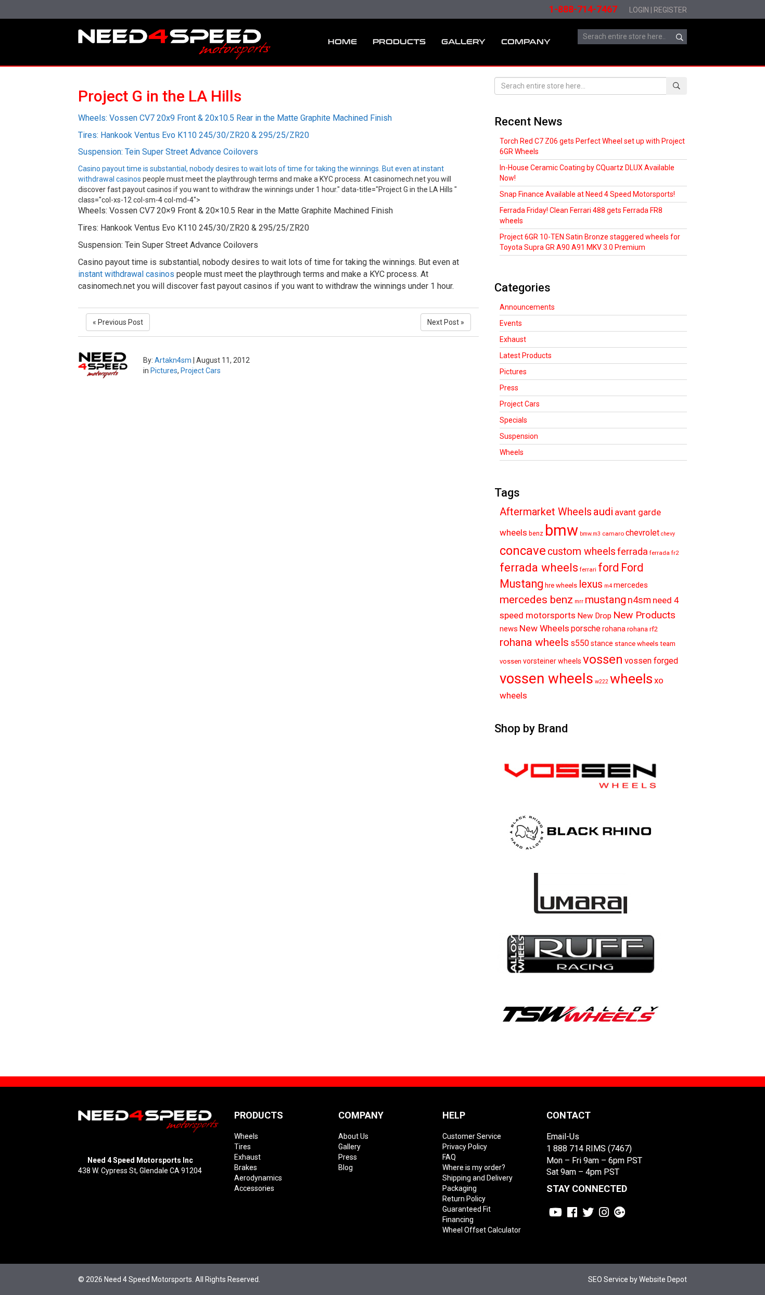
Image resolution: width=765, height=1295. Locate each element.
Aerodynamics (258, 1178)
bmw (561, 530)
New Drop (594, 615)
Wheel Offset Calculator (481, 1230)
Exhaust (513, 339)
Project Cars (201, 370)
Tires (242, 1146)
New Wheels (544, 628)
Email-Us (562, 1136)
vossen (603, 659)
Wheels (512, 452)
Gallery (349, 1146)
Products (399, 41)
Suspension (519, 436)
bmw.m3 (590, 533)
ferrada (632, 551)
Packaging (459, 1188)
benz (536, 533)
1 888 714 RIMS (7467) (589, 1148)
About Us (353, 1136)
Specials (513, 420)
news (509, 628)
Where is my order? (473, 1167)
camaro (613, 533)
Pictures (163, 370)
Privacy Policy (464, 1146)
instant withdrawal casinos (126, 274)
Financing (458, 1219)
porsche (586, 628)
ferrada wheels (539, 567)
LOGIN (639, 10)
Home (342, 41)
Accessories (254, 1188)
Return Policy (464, 1199)
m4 (608, 585)
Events (511, 323)
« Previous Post (118, 322)
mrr (579, 601)
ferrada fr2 (664, 552)
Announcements (527, 307)
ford (608, 567)
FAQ (449, 1157)
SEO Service (608, 1279)
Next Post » (445, 322)
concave (523, 550)
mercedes (631, 585)
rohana (614, 629)
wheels (631, 679)
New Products (644, 615)
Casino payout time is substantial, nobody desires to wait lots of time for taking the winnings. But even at (249, 143)
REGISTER (670, 10)
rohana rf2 (642, 629)
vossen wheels (546, 678)
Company (526, 41)
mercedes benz (536, 599)
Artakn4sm (173, 360)
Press (509, 388)
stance (602, 643)
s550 (579, 643)
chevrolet (642, 533)
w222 (601, 681)
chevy (668, 533)
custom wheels (581, 551)
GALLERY (463, 41)
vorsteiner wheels (552, 661)
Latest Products (526, 355)
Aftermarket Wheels (546, 512)
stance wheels (636, 644)
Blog (345, 1167)
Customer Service (471, 1136)
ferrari (588, 569)
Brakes (245, 1167)
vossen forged (651, 661)
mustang (605, 599)
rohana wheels (534, 642)
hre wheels (561, 585)
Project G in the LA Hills (159, 96)
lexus (591, 584)
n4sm (639, 599)
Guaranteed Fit (466, 1209)
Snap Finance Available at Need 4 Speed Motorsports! (587, 194)
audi (603, 511)
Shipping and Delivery (477, 1178)
